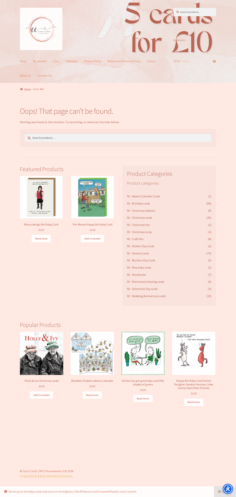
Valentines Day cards (145, 289)
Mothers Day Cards (143, 260)
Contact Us (44, 75)
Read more (41, 238)
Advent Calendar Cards (146, 196)
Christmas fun (141, 225)
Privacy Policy (92, 61)
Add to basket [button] (92, 238)
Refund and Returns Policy (124, 61)
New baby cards (141, 267)
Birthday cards (141, 203)
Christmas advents (143, 210)
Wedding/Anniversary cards (149, 296)
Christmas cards (142, 217)
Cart (56, 61)
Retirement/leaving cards (148, 281)
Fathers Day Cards (143, 246)
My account (40, 61)
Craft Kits (138, 239)
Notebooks (139, 274)
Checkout (71, 61)
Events (151, 61)
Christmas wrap (142, 232)
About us (25, 75)
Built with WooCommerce (56, 476)
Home (27, 89)
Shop (23, 61)
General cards (140, 253)
